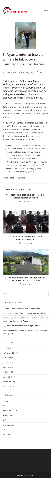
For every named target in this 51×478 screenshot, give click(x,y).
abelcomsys (11, 72)
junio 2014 (7, 362)
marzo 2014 (7, 377)
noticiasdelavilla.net (18, 178)
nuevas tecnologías (10, 410)
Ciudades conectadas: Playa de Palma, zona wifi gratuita (24, 313)
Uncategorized (8, 425)
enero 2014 (7, 386)
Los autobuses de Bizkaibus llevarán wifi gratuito (21, 308)
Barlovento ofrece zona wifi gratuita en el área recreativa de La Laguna (25, 279)
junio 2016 (7, 348)
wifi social (6, 434)
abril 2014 (6, 372)
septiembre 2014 (9, 353)
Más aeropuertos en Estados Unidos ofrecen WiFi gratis (25, 238)
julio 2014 (6, 357)
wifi (42, 72)
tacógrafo (6, 420)
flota (4, 405)
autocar (6, 401)
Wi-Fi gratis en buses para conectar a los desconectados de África (26, 196)
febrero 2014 (7, 381)
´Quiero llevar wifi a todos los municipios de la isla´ (22, 325)
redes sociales (8, 415)
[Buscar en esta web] (26, 293)
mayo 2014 (7, 367)
